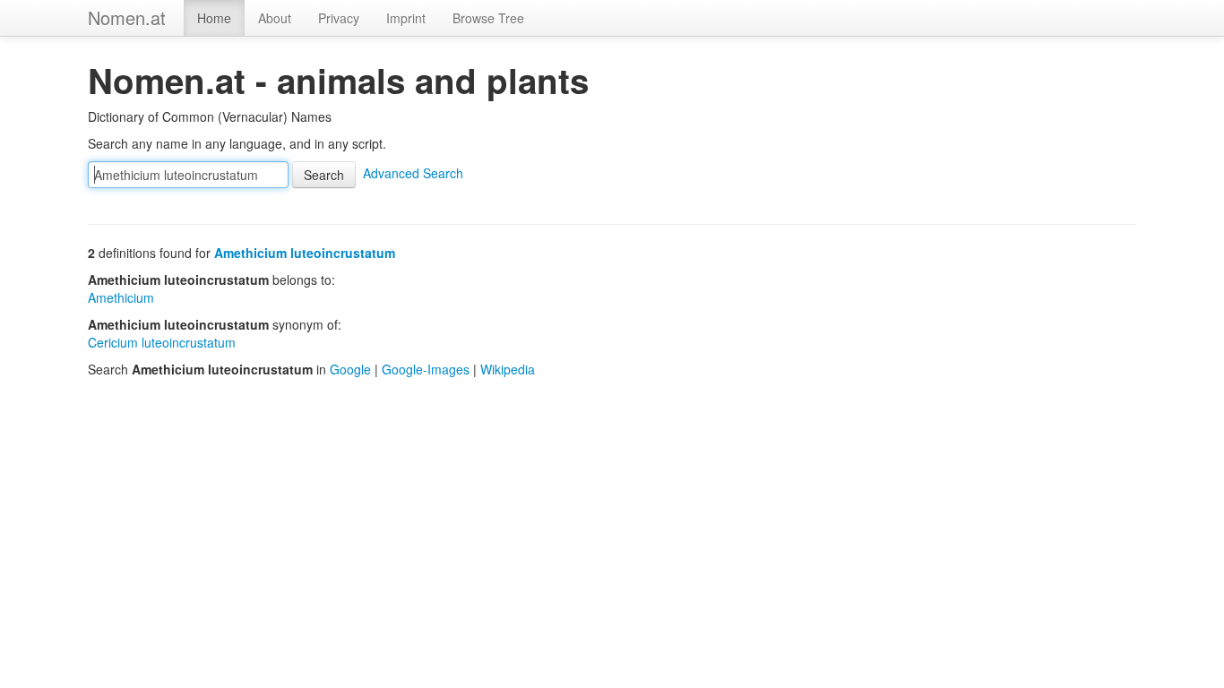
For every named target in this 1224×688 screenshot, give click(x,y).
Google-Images (426, 369)
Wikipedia (507, 369)
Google (350, 369)
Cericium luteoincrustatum (162, 342)
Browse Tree (488, 18)
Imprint (406, 18)
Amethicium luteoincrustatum (304, 253)
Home (214, 18)
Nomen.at (127, 17)
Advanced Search (413, 173)
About (274, 18)
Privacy (338, 18)
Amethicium (121, 297)
